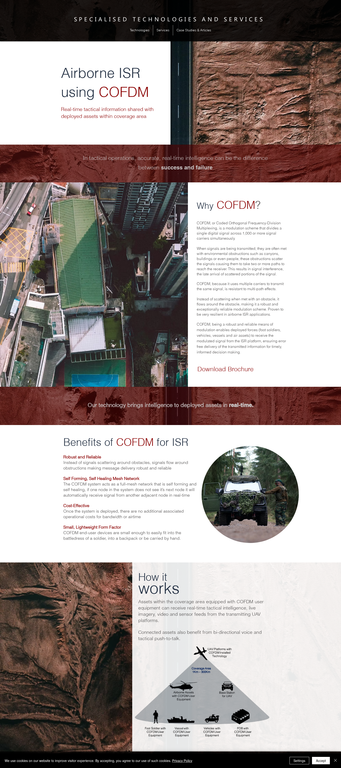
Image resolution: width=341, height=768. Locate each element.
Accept (321, 760)
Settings (299, 760)
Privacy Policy (182, 760)
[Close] (335, 760)
